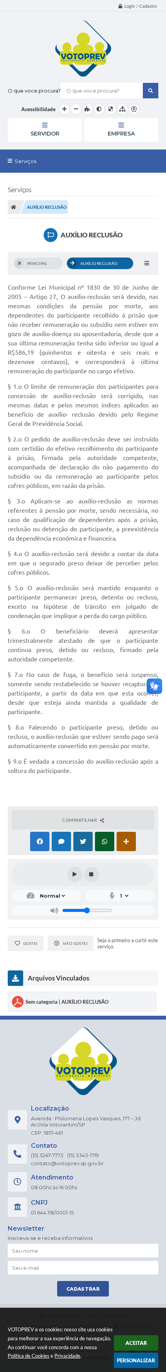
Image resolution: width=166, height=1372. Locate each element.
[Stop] (91, 874)
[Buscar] (150, 90)
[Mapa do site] (122, 109)
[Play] (75, 874)
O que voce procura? (34, 91)
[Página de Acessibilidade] (134, 109)
